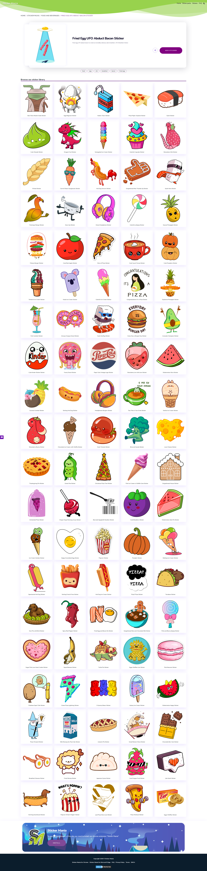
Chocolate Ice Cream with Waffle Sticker (70, 447)
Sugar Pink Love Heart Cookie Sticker (37, 667)
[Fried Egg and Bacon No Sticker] (103, 614)
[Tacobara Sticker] (170, 578)
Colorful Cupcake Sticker (137, 152)
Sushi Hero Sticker (170, 188)
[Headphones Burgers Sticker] (103, 394)
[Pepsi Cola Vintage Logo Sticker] (103, 356)
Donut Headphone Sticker (103, 225)
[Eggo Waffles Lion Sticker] (137, 650)
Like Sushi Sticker (170, 778)
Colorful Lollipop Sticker (137, 225)
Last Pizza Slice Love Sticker (103, 815)
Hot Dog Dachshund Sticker (36, 815)
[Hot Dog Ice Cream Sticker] (103, 578)
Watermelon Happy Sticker (170, 705)
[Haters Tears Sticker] (103, 99)
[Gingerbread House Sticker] (170, 467)
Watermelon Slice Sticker (170, 372)
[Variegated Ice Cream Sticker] (103, 135)
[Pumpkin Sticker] (137, 541)
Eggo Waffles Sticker (170, 815)
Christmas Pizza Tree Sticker (103, 483)
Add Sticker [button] (171, 50)
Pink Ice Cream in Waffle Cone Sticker (137, 483)
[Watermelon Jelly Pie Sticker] (170, 503)
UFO (97, 71)
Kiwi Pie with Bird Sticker (36, 631)
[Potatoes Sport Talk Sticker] (36, 688)
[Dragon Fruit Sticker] (70, 135)
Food (83, 71)
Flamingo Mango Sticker (36, 225)
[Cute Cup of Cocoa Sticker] (137, 246)
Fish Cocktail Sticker (37, 336)
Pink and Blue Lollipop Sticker (170, 631)
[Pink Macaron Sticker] (170, 650)
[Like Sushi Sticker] (170, 761)
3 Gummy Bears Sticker (103, 705)
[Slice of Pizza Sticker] (103, 246)
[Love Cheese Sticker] (170, 430)
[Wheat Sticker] (36, 172)
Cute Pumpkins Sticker (170, 263)
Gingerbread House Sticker (170, 483)
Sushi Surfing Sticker (103, 336)
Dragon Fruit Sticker (70, 152)
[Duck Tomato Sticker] (103, 430)
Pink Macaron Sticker (170, 667)
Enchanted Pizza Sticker (37, 520)
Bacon (113, 71)
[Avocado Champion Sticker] (170, 319)
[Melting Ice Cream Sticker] (170, 541)
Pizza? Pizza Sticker (137, 594)
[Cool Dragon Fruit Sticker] (137, 761)
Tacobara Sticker (170, 594)
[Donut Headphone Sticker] (103, 208)
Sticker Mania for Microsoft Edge (100, 862)
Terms (128, 862)
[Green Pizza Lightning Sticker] (70, 688)
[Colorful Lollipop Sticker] (137, 208)
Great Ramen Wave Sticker (137, 742)
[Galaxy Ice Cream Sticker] (137, 688)
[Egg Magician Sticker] (70, 99)
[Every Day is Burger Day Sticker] (137, 319)
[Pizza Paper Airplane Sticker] (137, 99)
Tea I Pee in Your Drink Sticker (137, 410)
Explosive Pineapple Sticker (170, 299)
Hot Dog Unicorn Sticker (103, 188)
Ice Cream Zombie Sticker (36, 558)
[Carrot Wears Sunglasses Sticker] (70, 172)
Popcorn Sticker (103, 558)
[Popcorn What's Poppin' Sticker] (70, 798)
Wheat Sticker (36, 188)
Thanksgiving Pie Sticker (36, 483)
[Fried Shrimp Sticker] (70, 761)
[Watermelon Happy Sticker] (170, 688)
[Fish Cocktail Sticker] (36, 319)
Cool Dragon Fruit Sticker (136, 778)
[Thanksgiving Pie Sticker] (36, 467)
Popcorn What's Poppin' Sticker (70, 815)
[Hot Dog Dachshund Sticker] (36, 798)
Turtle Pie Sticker (103, 667)
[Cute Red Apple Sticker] (70, 246)
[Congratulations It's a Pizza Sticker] (137, 283)
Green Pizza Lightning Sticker (70, 705)
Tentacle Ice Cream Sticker (37, 299)
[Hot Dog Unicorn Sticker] (103, 172)
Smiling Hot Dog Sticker (70, 410)
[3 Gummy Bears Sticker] (103, 688)
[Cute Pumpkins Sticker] (170, 246)
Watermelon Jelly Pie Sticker (170, 520)
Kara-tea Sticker (70, 225)
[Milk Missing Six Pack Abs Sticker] (70, 725)
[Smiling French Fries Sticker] (70, 578)
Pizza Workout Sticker (137, 815)
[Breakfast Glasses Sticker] (36, 761)
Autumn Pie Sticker (103, 742)
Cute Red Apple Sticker (70, 263)
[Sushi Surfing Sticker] (103, 319)
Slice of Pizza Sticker (103, 263)
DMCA (133, 862)
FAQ (113, 862)
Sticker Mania (10, 3)
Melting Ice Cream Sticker (170, 558)
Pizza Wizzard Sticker (36, 742)
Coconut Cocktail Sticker (36, 410)
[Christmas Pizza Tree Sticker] (103, 467)
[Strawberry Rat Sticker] (170, 135)
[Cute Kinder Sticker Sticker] (36, 356)
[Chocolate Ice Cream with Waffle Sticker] (70, 430)
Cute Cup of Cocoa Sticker (137, 263)
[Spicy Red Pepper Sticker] (70, 614)
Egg (90, 71)
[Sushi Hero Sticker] (170, 172)
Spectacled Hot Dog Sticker (36, 594)
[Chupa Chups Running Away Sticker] (70, 503)
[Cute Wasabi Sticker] (36, 135)
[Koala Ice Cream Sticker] (70, 283)
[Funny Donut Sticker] (70, 356)
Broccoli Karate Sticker (137, 447)
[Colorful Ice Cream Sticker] (103, 283)
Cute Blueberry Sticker (137, 520)
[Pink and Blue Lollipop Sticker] (170, 614)
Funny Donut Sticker (70, 372)
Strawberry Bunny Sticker (36, 447)
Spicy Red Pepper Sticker (70, 631)
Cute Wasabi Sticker (37, 152)
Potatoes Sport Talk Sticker (37, 705)
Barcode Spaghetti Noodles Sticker (103, 520)
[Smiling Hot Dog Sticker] (70, 394)
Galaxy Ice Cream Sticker (136, 705)
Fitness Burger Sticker (36, 263)
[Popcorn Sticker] (103, 541)
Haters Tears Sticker (103, 115)
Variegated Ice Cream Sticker (103, 152)
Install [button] (56, 843)
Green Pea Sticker (70, 483)
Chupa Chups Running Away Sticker (70, 520)
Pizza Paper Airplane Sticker (137, 115)
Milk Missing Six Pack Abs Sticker (70, 742)
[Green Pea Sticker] (70, 467)
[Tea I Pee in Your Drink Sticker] (137, 394)
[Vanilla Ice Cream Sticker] (170, 394)
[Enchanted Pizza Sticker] (36, 503)
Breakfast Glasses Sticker (36, 778)
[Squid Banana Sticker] (70, 650)
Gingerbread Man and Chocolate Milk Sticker (137, 631)
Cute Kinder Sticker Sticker (37, 372)
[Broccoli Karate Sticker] (137, 430)
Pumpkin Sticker (137, 558)
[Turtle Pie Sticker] (103, 650)
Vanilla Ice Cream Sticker (170, 410)
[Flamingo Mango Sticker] (36, 208)
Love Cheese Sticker (170, 447)
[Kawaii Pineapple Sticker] (170, 208)
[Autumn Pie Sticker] (103, 725)
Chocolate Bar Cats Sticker (170, 742)
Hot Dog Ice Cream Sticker (103, 594)
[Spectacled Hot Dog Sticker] (36, 578)
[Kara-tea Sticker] (70, 208)
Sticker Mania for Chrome (80, 862)
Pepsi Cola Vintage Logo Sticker (103, 372)
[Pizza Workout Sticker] (137, 798)
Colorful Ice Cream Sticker (103, 299)
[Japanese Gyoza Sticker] (103, 761)
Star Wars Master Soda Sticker (36, 115)
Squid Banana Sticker (70, 667)
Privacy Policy (120, 862)
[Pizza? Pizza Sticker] (137, 578)
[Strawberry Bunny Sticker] (36, 430)
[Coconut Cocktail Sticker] (36, 394)
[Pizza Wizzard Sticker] (36, 725)
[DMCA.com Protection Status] (103, 868)
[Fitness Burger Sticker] (36, 246)
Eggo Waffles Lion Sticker (137, 667)
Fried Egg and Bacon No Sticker (103, 631)
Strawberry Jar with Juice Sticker (137, 372)
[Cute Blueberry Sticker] (137, 503)
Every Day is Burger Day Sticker (137, 336)
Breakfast (104, 71)
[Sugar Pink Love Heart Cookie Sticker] (36, 650)
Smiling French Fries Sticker (70, 594)
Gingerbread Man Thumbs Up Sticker (137, 188)
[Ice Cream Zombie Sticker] (36, 541)
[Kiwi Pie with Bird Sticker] (36, 614)
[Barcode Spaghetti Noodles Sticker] (103, 503)
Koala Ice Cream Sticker (70, 299)
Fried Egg (122, 71)
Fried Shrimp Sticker (70, 778)
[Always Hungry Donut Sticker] (70, 319)
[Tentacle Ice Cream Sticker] (36, 283)
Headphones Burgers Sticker (103, 410)
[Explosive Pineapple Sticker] (170, 283)
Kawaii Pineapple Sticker (170, 225)
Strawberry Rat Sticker (170, 152)
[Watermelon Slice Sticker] (170, 356)
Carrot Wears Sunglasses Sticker (70, 188)
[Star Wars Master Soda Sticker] (36, 99)
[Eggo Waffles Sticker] (170, 798)
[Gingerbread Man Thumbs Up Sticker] (137, 172)
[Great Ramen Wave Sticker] (137, 725)
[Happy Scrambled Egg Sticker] (70, 541)
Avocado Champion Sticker (170, 336)
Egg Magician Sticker (70, 115)
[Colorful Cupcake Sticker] (137, 135)
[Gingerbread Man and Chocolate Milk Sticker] (137, 614)
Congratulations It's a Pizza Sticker (137, 299)
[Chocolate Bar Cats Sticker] (170, 725)
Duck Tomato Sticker (103, 447)
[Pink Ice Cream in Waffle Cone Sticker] (137, 467)
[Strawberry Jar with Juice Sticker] (137, 356)
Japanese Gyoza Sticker (103, 778)
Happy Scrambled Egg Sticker (70, 558)
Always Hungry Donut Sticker (70, 336)
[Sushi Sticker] (170, 99)
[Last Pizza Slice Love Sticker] (103, 798)
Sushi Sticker (170, 115)
